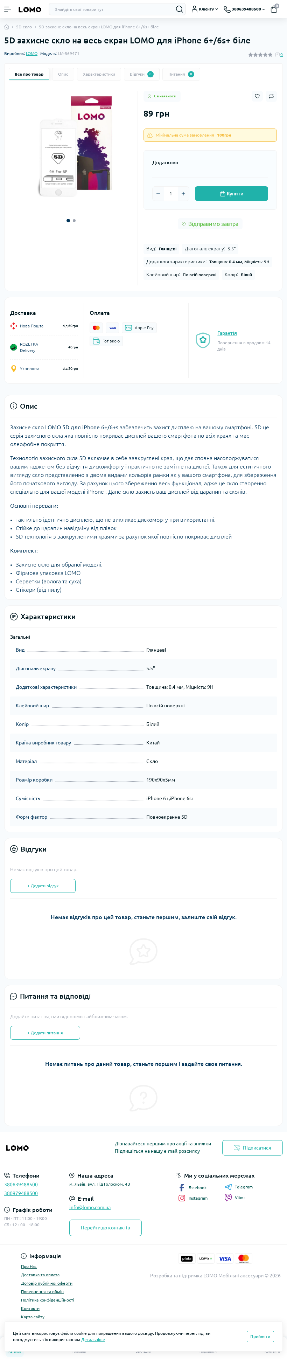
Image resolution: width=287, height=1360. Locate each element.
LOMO (31, 53)
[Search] (179, 9)
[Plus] (183, 193)
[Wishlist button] (257, 96)
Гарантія (227, 333)
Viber (240, 1197)
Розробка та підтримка (176, 1275)
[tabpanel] (71, 152)
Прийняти (260, 1336)
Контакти (30, 1308)
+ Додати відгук (42, 885)
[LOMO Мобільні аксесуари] (47, 1148)
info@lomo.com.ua (90, 1207)
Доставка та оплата (40, 1274)
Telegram (244, 1187)
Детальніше (93, 1339)
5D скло (24, 27)
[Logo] (30, 9)
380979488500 (21, 1193)
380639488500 (21, 1184)
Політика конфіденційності (47, 1300)
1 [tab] (68, 220)
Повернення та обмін (42, 1291)
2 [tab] (74, 220)
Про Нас (29, 1266)
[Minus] (158, 193)
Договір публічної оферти (46, 1283)
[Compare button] (271, 96)
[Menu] (7, 9)
